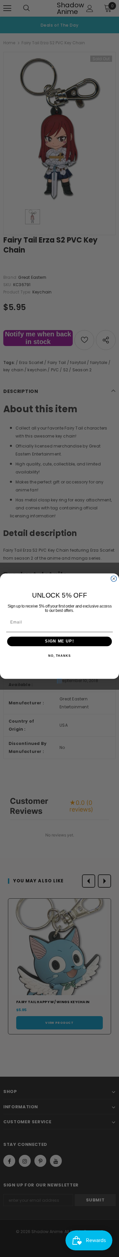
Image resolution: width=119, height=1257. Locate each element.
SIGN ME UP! (59, 641)
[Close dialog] (114, 579)
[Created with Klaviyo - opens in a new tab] (59, 681)
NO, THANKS (59, 655)
